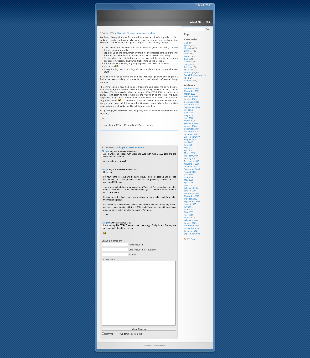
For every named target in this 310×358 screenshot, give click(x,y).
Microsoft (121, 33)
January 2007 (190, 158)
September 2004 (192, 233)
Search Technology (193, 75)
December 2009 (191, 88)
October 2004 (190, 231)
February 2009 (191, 96)
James (162, 39)
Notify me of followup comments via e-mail (123, 334)
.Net (186, 42)
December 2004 (191, 225)
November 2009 (191, 91)
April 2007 (188, 150)
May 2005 (188, 212)
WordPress (160, 345)
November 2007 (191, 131)
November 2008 (191, 104)
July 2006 (188, 174)
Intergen (188, 66)
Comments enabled (146, 33)
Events (187, 56)
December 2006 (191, 161)
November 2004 (191, 228)
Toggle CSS (203, 5)
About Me (195, 21)
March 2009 (189, 93)
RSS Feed (191, 239)
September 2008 (192, 107)
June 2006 (188, 177)
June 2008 (188, 112)
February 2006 (191, 187)
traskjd (105, 169)
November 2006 (191, 163)
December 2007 (191, 128)
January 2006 (190, 190)
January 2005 (190, 223)
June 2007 (188, 144)
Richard (105, 151)
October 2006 (190, 166)
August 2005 (190, 204)
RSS (208, 21)
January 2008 (190, 126)
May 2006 (188, 179)
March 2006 (189, 185)
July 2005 (188, 206)
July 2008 (188, 109)
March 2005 (189, 217)
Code (186, 53)
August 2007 (190, 139)
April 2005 (188, 214)
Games (187, 58)
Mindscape (189, 72)
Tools (186, 77)
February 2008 (191, 123)
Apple (187, 45)
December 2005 (191, 193)
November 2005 (191, 196)
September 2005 (192, 201)
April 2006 (188, 182)
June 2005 (188, 209)
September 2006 (192, 169)
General (187, 61)
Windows (131, 33)
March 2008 (189, 120)
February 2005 (191, 220)
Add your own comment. (131, 147)
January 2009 (190, 99)
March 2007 (189, 153)
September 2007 (192, 136)
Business (188, 50)
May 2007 (188, 147)
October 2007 (190, 134)
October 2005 (190, 198)
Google (187, 64)
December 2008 (191, 101)
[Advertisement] (139, 137)
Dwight (105, 223)
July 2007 (188, 142)
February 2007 (191, 155)
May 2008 (188, 115)
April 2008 (188, 118)
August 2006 (190, 171)
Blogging (188, 48)
